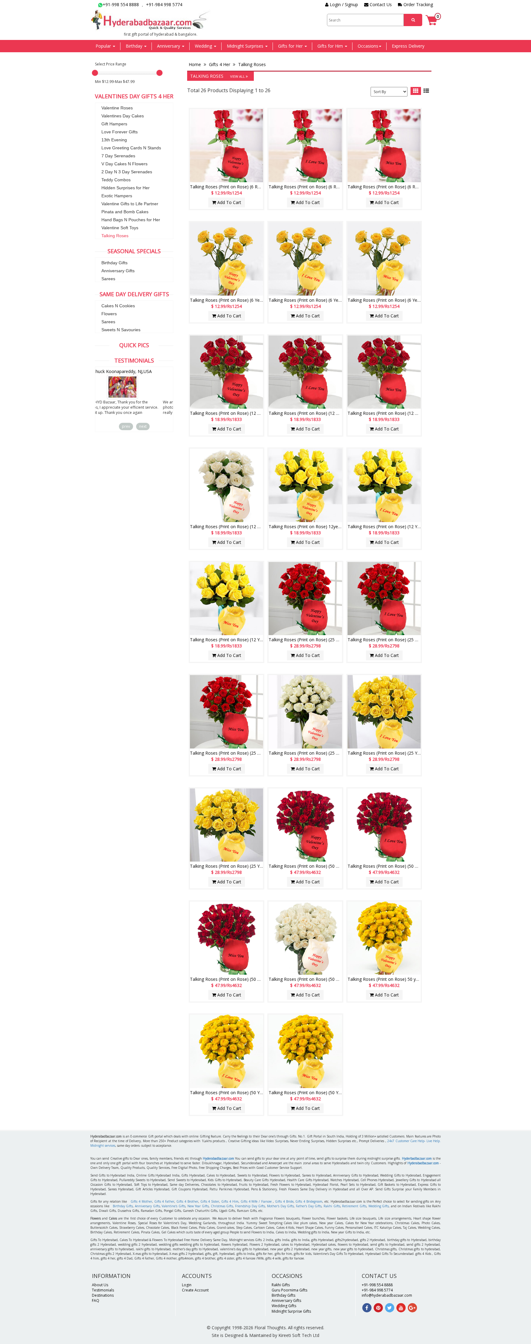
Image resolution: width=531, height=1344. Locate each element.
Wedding (204, 46)
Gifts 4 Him (229, 1201)
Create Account (195, 1290)
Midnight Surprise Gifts (291, 1311)
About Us (100, 1284)
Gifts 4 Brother (187, 1201)
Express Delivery (408, 46)
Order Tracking (417, 4)
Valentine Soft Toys (119, 227)
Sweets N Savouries (120, 329)
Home (195, 64)
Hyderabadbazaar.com (218, 1158)
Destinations (103, 1295)
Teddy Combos (116, 179)
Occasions (368, 46)
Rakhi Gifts (332, 1206)
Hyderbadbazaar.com (417, 1158)
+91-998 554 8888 (121, 4)
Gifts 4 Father (164, 1201)
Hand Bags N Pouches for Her (130, 219)
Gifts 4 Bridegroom (308, 1201)
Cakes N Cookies (118, 305)
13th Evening (114, 139)
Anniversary (169, 46)
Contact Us (380, 4)
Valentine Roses (117, 107)
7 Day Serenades (118, 155)
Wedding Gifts (378, 1206)
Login (186, 1284)
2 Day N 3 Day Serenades (126, 171)
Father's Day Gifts (308, 1206)
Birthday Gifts (114, 262)
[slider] (95, 73)
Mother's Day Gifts (280, 1206)
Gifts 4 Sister (209, 1201)
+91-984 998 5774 (164, 4)
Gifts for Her (291, 46)
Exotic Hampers (116, 195)
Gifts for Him (330, 46)
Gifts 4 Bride (284, 1201)
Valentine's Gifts (173, 1206)
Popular (104, 46)
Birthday (135, 46)
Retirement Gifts (354, 1206)
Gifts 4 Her (219, 64)
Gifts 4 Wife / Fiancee (256, 1201)
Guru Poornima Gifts (289, 1290)
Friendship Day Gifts (250, 1206)
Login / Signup (343, 4)
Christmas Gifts (222, 1206)
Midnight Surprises (246, 46)
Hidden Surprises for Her (125, 187)
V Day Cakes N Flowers (124, 163)
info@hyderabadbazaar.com (387, 1295)
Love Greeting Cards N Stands (131, 147)
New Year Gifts (198, 1206)
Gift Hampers (114, 123)
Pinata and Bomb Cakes (124, 211)
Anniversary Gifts (118, 270)
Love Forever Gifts (119, 131)
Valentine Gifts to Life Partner (129, 203)
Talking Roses (114, 235)
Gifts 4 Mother (141, 1201)
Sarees (108, 278)
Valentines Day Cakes (122, 115)
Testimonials (103, 1290)
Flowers (109, 313)
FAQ (95, 1300)
